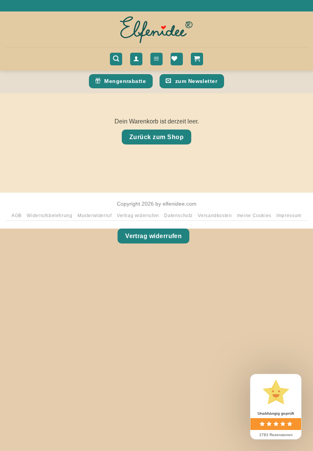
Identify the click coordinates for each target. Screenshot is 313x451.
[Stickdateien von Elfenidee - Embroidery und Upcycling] (156, 29)
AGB (16, 215)
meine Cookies (254, 215)
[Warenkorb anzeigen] (197, 59)
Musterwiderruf (94, 215)
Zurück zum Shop (156, 137)
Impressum (289, 215)
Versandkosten (215, 215)
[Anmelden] (136, 59)
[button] (116, 59)
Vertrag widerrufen (138, 215)
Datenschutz (178, 215)
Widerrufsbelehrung (49, 215)
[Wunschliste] (177, 59)
